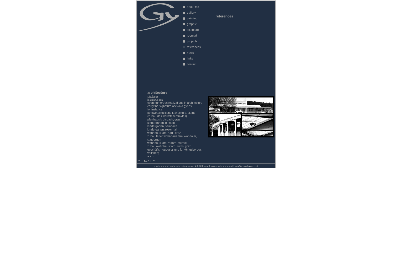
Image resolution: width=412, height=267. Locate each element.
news (190, 52)
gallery (191, 12)
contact (191, 64)
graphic (192, 24)
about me (193, 7)
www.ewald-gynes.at (222, 166)
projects (192, 41)
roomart (192, 35)
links (190, 58)
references (194, 47)
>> (154, 160)
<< (139, 160)
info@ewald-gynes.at (246, 166)
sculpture (193, 30)
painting (192, 18)
